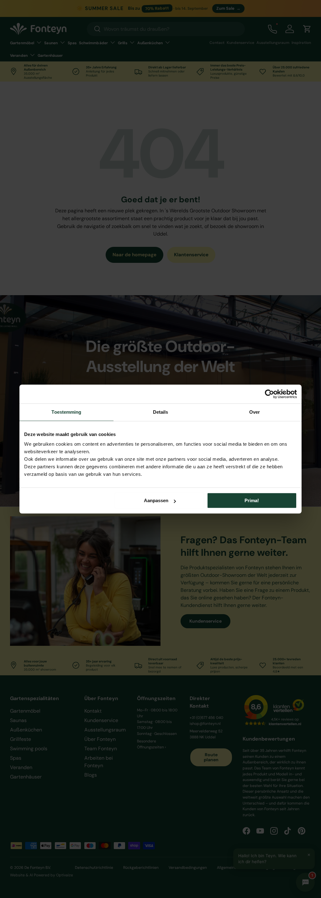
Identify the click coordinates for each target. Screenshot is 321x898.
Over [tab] (254, 412)
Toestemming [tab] (66, 412)
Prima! (252, 500)
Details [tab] (160, 412)
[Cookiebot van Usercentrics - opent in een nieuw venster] (269, 394)
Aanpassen (156, 500)
